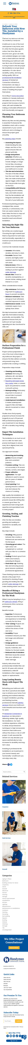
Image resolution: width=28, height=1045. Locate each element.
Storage (4, 926)
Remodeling (6, 916)
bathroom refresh (11, 602)
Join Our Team (8, 987)
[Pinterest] (14, 1036)
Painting (4, 912)
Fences (4, 893)
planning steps (10, 139)
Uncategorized (6, 930)
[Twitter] (20, 1036)
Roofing (4, 920)
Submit (18, 1021)
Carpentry (5, 807)
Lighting (4, 904)
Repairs (4, 918)
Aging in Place (6, 879)
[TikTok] (17, 1036)
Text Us (14, 1041)
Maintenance (6, 906)
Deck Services (6, 838)
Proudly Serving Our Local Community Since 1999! (14, 17)
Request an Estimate (14, 947)
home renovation (18, 96)
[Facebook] (7, 1036)
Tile (3, 928)
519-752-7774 (15, 13)
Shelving (5, 924)
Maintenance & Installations (11, 908)
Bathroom (5, 881)
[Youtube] (10, 1036)
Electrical (5, 891)
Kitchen (4, 902)
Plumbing (5, 914)
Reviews (6, 985)
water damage (10, 272)
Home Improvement (8, 898)
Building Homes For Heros (10, 883)
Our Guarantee (8, 989)
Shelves (4, 922)
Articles (6, 983)
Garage (4, 896)
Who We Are (7, 981)
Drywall (4, 869)
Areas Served (7, 979)
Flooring (5, 24)
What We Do (7, 977)
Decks (4, 887)
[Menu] (4, 3)
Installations (6, 900)
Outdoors (5, 910)
